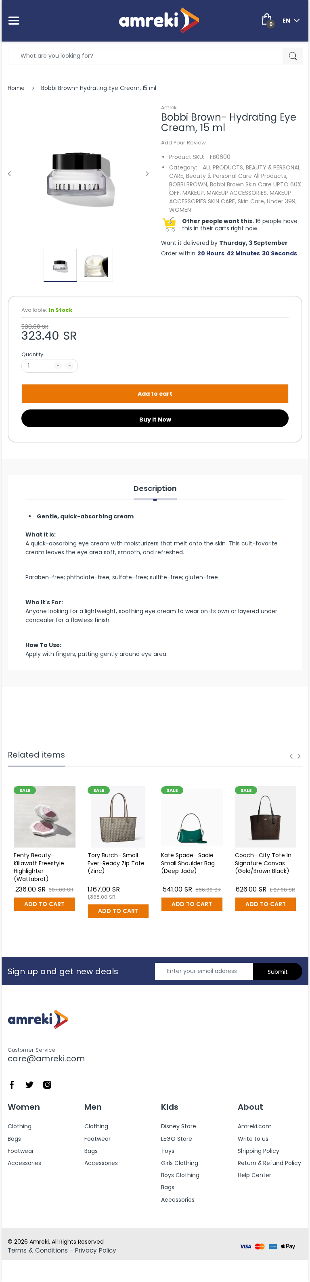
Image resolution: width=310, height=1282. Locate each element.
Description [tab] (155, 488)
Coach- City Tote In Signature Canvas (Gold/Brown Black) (263, 863)
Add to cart (155, 394)
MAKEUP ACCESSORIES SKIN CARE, (230, 197)
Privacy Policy (95, 1250)
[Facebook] (12, 1083)
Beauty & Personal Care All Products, (236, 176)
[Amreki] (159, 20)
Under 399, (282, 201)
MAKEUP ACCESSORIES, (237, 193)
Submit (278, 972)
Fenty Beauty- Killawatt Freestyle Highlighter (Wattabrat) (39, 867)
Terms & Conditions (38, 1250)
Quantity (32, 354)
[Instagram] (47, 1083)
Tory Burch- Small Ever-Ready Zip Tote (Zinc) (116, 863)
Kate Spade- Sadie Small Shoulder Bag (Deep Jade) (188, 863)
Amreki (169, 107)
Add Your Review (183, 142)
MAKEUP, (193, 193)
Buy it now (155, 420)
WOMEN (180, 210)
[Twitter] (29, 1083)
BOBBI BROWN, (188, 184)
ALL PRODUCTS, (223, 167)
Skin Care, (251, 201)
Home (16, 88)
